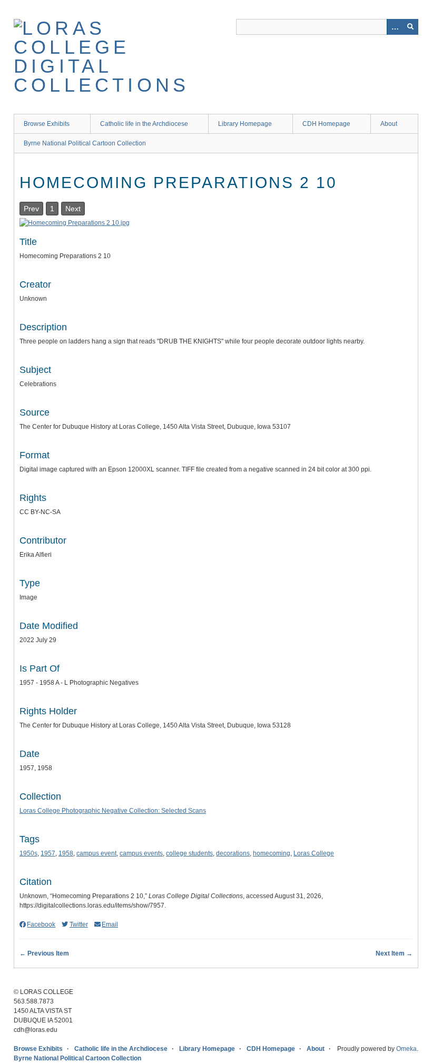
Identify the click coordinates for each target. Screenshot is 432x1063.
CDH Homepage (326, 123)
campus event (96, 853)
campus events (141, 853)
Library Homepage (245, 123)
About (388, 123)
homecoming (271, 853)
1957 (48, 853)
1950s (28, 853)
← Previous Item (44, 953)
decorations (233, 853)
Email (110, 924)
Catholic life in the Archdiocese (144, 123)
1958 (65, 853)
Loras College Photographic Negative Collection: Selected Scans (112, 810)
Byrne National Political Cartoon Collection (85, 143)
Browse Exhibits (47, 123)
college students (189, 853)
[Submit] (410, 27)
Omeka (406, 1048)
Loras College (313, 853)
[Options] (394, 27)
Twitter (78, 924)
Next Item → (394, 953)
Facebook (41, 924)
